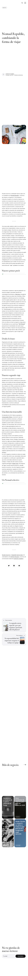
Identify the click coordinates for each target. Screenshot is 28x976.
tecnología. (6, 845)
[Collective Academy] (3, 74)
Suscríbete (20, 956)
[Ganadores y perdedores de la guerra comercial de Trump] (8, 807)
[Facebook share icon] (14, 566)
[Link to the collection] (23, 764)
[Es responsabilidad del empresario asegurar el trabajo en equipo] (14, 639)
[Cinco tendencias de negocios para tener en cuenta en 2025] (20, 807)
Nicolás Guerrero (6, 555)
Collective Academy (10, 73)
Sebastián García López (17, 555)
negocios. (4, 7)
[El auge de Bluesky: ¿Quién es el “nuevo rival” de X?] (8, 833)
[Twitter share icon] (9, 566)
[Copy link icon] (19, 566)
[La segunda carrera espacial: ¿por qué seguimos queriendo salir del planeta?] (14, 625)
